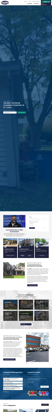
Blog (30, 1)
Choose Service (7, 112)
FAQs (43, 3)
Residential (30, 3)
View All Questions (6, 391)
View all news (45, 404)
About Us (25, 1)
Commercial (36, 3)
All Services (23, 324)
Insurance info (45, 4)
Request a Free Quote (35, 1)
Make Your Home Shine (32, 285)
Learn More (10, 305)
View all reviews (44, 386)
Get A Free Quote (22, 112)
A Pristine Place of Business (9, 359)
